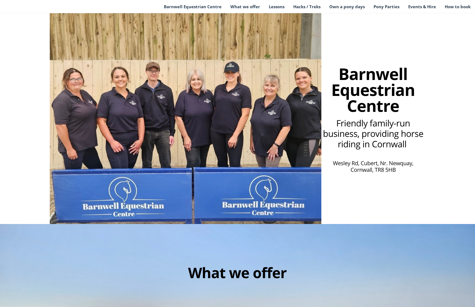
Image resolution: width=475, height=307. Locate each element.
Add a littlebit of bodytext (232, 75)
